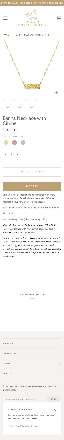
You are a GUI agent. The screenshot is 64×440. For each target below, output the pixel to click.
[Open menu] (8, 18)
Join (53, 399)
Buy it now (32, 186)
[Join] (51, 426)
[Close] (56, 408)
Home (6, 35)
